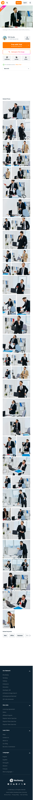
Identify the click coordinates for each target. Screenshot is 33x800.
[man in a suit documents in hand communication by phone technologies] (16, 664)
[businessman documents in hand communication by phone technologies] (12, 757)
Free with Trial (16, 45)
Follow (27, 39)
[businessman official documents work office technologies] (16, 109)
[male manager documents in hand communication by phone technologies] (7, 744)
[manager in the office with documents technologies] (9, 599)
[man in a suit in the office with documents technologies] (16, 539)
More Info (6, 67)
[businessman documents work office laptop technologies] (7, 680)
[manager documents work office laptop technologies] (16, 619)
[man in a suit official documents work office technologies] (16, 299)
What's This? (18, 64)
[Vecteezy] (2, 2)
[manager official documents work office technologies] (9, 150)
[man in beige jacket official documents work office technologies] (12, 167)
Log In (25, 2)
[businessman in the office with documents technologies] (9, 578)
